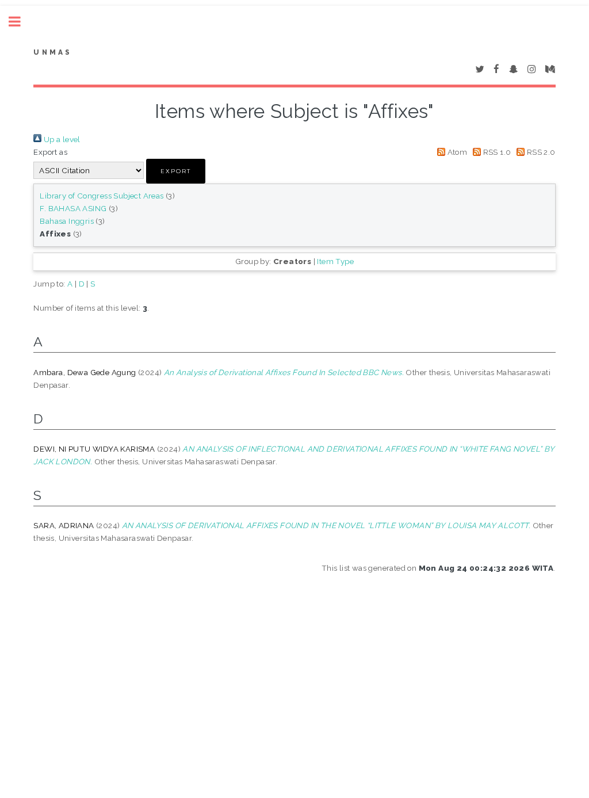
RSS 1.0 (496, 151)
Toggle (20, 21)
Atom (456, 151)
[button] (175, 171)
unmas (52, 52)
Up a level (60, 139)
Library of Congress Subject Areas (101, 195)
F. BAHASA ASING (73, 208)
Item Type (335, 261)
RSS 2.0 (540, 151)
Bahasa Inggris (67, 221)
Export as (50, 151)
